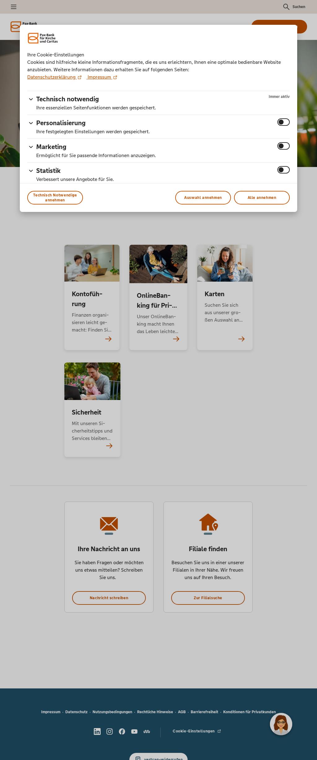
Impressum (99, 77)
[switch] (283, 122)
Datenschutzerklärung (52, 77)
